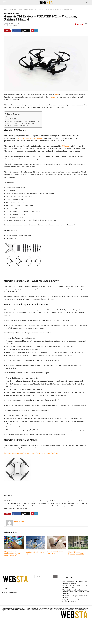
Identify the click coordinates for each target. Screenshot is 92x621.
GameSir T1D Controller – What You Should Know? (23, 121)
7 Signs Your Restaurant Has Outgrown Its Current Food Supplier (75, 600)
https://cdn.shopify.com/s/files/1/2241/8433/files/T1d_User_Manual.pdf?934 (31, 453)
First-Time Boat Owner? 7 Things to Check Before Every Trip (75, 586)
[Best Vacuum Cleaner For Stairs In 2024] (56, 538)
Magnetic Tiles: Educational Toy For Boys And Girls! (12, 553)
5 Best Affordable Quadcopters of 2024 (76, 553)
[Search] (87, 2)
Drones (24, 9)
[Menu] (4, 2)
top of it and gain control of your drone (29, 138)
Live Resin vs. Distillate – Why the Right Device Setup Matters (75, 582)
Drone (57, 94)
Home (6, 9)
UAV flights (66, 146)
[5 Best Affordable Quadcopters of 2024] (78, 538)
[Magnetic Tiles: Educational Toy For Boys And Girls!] (14, 538)
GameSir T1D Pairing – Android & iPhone (20, 123)
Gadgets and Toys (15, 9)
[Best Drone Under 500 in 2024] (35, 538)
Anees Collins (14, 23)
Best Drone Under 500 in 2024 (35, 553)
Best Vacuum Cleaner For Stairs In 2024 (56, 553)
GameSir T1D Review (13, 119)
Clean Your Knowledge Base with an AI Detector (74, 596)
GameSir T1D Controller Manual (17, 125)
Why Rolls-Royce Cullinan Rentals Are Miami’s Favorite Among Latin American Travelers (75, 591)
